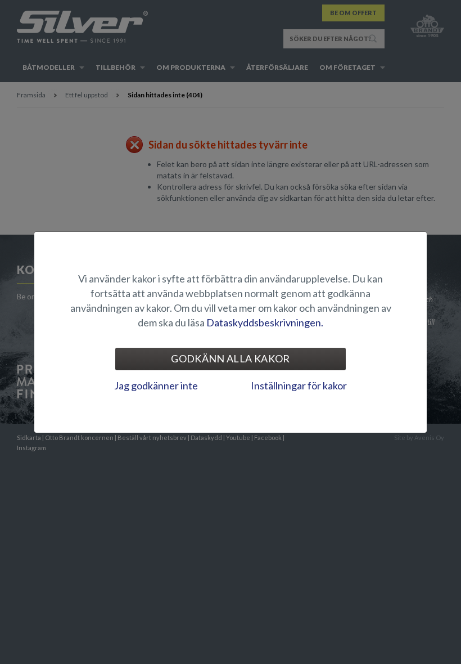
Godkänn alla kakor (230, 358)
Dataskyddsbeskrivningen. (264, 322)
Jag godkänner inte (156, 385)
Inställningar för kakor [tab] (299, 385)
